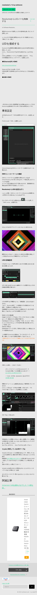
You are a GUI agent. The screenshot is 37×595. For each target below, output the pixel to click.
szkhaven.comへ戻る (9, 9)
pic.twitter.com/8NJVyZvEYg (13, 373)
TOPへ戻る (18, 570)
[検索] (32, 587)
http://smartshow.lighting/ (9, 65)
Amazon (26, 557)
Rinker (28, 551)
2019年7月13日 (10, 378)
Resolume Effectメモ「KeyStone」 (18, 574)
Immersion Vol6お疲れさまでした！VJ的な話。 (19, 565)
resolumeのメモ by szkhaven (12, 5)
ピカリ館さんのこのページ (14, 458)
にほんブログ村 (5, 583)
